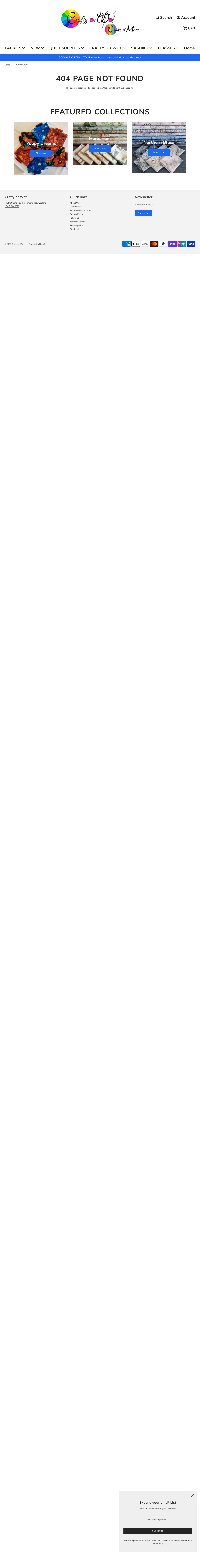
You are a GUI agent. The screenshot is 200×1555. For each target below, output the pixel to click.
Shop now (41, 153)
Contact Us (75, 206)
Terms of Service (77, 221)
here (110, 88)
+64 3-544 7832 (12, 206)
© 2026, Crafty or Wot (14, 244)
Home (189, 48)
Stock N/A (74, 229)
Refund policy (76, 225)
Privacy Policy (76, 214)
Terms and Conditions (80, 210)
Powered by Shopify (37, 244)
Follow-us (74, 218)
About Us (74, 203)
